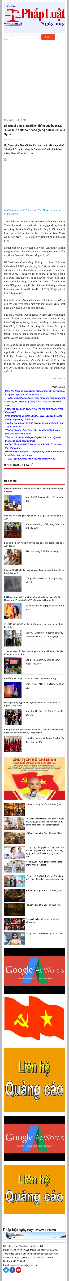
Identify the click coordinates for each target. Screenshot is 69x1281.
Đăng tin (48, 37)
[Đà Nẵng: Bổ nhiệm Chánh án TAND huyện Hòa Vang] (13, 689)
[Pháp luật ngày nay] (34, 17)
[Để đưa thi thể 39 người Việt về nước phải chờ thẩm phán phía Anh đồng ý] (13, 557)
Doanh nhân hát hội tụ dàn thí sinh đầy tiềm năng (43, 920)
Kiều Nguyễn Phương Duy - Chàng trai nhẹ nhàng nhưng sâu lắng (45, 863)
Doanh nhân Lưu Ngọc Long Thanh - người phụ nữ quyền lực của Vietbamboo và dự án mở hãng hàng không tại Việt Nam (45, 822)
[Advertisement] (34, 79)
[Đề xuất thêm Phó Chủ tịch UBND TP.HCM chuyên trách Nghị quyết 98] (13, 502)
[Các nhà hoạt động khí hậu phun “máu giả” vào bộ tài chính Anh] (13, 529)
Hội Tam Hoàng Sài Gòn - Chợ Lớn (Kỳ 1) (44, 905)
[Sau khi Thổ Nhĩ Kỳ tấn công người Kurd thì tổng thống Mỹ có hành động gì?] (13, 584)
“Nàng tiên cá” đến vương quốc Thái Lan (44, 933)
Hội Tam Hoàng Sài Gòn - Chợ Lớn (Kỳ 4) (44, 804)
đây (63, 378)
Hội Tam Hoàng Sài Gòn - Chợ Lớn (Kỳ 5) (44, 833)
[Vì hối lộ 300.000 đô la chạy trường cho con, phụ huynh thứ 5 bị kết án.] (13, 638)
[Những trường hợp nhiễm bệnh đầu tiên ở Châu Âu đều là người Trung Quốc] (13, 716)
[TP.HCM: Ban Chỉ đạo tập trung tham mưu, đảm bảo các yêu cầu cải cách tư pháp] (13, 665)
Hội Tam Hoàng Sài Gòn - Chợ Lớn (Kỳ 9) (44, 890)
